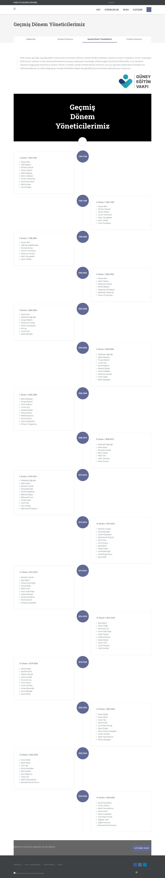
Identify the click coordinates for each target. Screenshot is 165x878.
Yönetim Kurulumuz (134, 39)
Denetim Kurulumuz (65, 39)
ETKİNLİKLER (112, 9)
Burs (126, 9)
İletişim (137, 9)
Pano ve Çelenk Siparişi (32, 865)
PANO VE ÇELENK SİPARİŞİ (25, 2)
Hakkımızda (30, 39)
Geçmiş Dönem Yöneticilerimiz (100, 39)
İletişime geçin (141, 848)
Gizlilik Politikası (49, 865)
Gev (98, 9)
